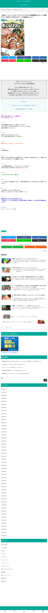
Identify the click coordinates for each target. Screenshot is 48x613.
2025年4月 (3, 413)
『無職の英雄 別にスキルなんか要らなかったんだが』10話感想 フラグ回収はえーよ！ (21, 361)
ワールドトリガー (5, 566)
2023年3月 (3, 489)
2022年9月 (3, 508)
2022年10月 (4, 505)
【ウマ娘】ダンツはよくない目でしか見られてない (13, 364)
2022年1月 (3, 532)
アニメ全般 (4, 231)
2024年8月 (3, 438)
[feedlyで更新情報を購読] (12, 247)
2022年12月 (4, 498)
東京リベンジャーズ (6, 575)
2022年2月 (3, 529)
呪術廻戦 (3, 572)
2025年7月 (3, 404)
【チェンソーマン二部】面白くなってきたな (11, 367)
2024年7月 (3, 441)
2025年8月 (3, 401)
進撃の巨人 (3, 578)
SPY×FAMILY (4, 544)
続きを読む (3, 207)
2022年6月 (3, 517)
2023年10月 (4, 468)
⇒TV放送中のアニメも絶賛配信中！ (9, 352)
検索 (2, 377)
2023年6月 (3, 480)
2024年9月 (3, 435)
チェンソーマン (5, 560)
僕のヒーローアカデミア (7, 569)
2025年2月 (3, 419)
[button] (44, 299)
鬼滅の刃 (3, 581)
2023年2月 (3, 492)
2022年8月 (3, 511)
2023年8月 (3, 474)
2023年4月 (3, 486)
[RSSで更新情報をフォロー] (35, 247)
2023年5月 (3, 483)
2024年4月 (3, 450)
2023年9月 (3, 471)
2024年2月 (3, 456)
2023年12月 (4, 462)
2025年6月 (3, 407)
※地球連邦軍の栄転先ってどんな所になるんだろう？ (13, 370)
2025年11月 (4, 392)
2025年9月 (3, 398)
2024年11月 (4, 428)
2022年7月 (3, 514)
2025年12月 (4, 389)
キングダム (3, 557)
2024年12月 (4, 425)
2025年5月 (3, 410)
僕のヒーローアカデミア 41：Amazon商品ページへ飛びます (24, 105)
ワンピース (3, 563)
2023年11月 (4, 465)
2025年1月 (3, 422)
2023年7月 (3, 477)
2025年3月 (3, 416)
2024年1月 (3, 459)
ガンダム (3, 554)
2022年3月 (3, 526)
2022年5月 (3, 520)
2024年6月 (3, 444)
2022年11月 (4, 502)
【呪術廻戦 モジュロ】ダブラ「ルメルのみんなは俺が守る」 (15, 373)
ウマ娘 (2, 550)
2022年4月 (3, 523)
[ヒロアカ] (24, 101)
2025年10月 (4, 395)
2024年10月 (4, 431)
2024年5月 (3, 447)
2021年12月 (4, 535)
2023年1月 (3, 495)
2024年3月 (3, 453)
